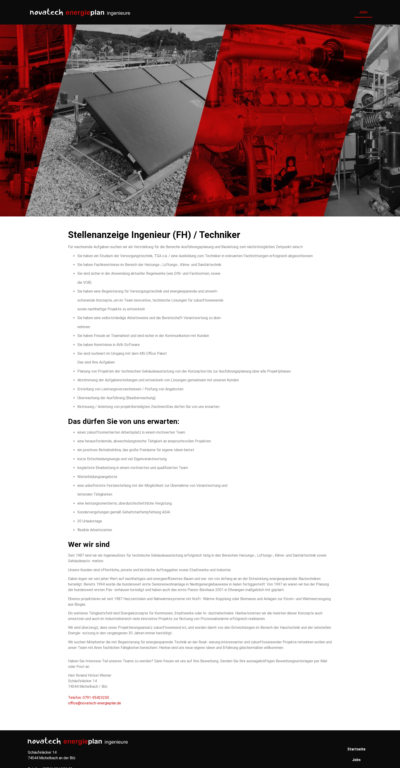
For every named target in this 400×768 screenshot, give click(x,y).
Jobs (363, 12)
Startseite (356, 749)
